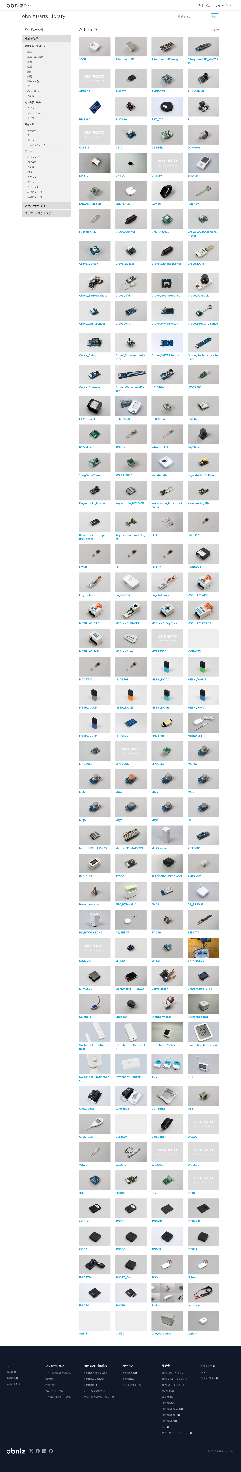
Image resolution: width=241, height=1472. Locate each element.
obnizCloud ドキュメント (175, 1378)
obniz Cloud (130, 1372)
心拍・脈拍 (33, 91)
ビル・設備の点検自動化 (58, 1372)
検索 (214, 16)
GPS (29, 172)
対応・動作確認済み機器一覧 (99, 1396)
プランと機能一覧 (132, 1384)
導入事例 (11, 1372)
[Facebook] (38, 1451)
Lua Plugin (167, 1396)
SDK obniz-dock (171, 1414)
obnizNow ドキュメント (174, 1372)
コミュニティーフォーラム (177, 1432)
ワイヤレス (33, 187)
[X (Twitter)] (31, 1451)
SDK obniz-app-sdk (172, 1409)
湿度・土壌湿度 (35, 56)
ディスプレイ (34, 113)
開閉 (29, 76)
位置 (29, 66)
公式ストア (208, 1366)
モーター (32, 130)
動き (29, 71)
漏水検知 (50, 1378)
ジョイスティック (36, 145)
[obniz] (16, 1451)
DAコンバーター (35, 196)
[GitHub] (51, 1451)
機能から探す (32, 38)
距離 (29, 61)
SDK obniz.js (168, 1402)
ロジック (32, 177)
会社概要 (12, 1378)
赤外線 (30, 96)
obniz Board (90, 1384)
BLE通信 (31, 162)
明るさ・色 (33, 81)
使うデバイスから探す (38, 213)
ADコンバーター (35, 191)
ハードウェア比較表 (94, 1390)
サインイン (222, 5)
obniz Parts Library (43, 16)
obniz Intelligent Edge (95, 1372)
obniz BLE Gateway (94, 1378)
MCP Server (168, 1390)
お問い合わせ (13, 1384)
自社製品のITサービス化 (57, 1396)
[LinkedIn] (44, 1451)
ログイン (205, 1372)
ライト (30, 108)
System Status (209, 1378)
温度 (29, 51)
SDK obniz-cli (169, 1420)
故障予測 (50, 1384)
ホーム (10, 1366)
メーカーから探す (35, 205)
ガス (29, 86)
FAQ (165, 1427)
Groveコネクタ (35, 157)
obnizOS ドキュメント (173, 1384)
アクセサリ (33, 182)
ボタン (30, 140)
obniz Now (128, 1378)
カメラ (30, 118)
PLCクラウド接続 (54, 1390)
